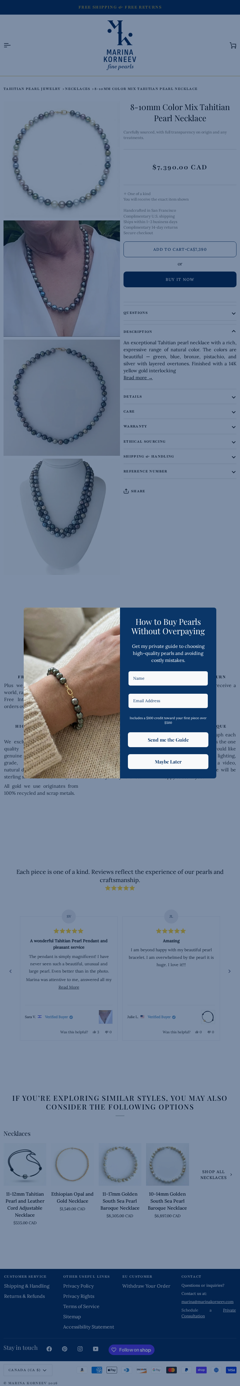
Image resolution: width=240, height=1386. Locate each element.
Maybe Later (168, 762)
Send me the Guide (168, 740)
